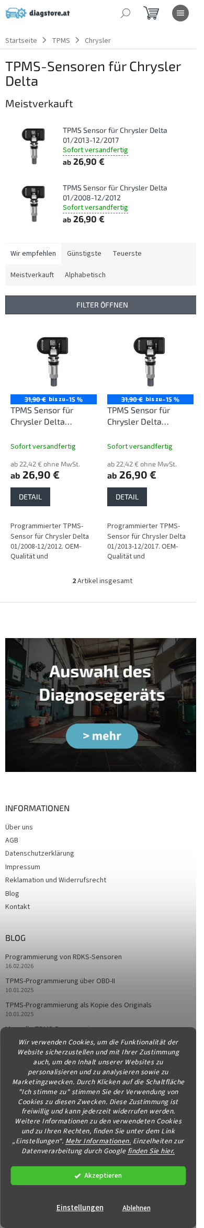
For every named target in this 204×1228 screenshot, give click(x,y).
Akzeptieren (103, 1175)
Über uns (19, 827)
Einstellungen (80, 1207)
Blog (12, 894)
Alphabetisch (85, 275)
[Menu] (180, 13)
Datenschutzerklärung (39, 853)
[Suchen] (125, 13)
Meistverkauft (32, 275)
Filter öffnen (102, 304)
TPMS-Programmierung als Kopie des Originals (78, 1005)
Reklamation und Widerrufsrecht (55, 880)
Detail (30, 496)
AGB (11, 840)
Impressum (22, 867)
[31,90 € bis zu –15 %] (53, 361)
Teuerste (127, 253)
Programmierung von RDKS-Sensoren (63, 957)
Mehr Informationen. (98, 1141)
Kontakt (17, 907)
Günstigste (84, 253)
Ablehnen (136, 1208)
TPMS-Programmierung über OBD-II (60, 981)
